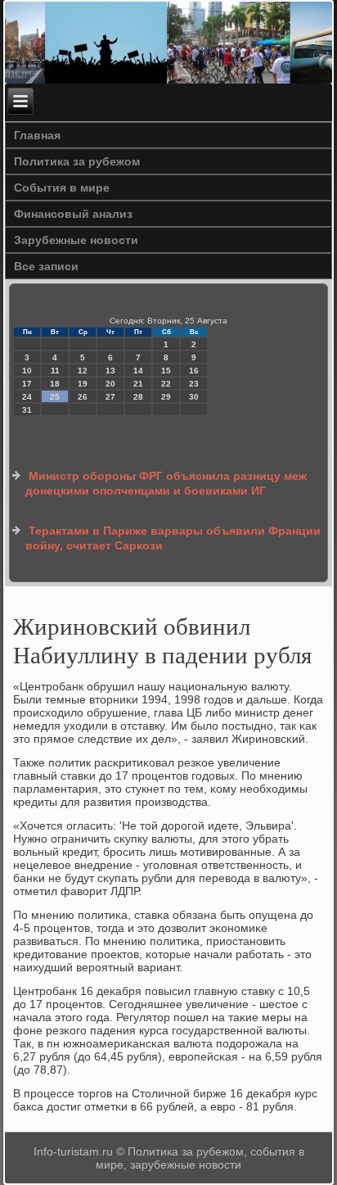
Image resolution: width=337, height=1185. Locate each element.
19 (83, 383)
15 (166, 370)
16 (194, 370)
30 (194, 396)
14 (138, 370)
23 (194, 383)
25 (55, 396)
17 (27, 383)
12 (83, 370)
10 (27, 370)
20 (110, 383)
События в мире (62, 187)
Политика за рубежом (77, 161)
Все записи (46, 266)
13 (110, 370)
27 (110, 396)
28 (138, 396)
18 (55, 383)
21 (138, 383)
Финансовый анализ (73, 213)
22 (166, 383)
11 (55, 370)
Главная (37, 135)
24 (27, 396)
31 (27, 409)
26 (83, 396)
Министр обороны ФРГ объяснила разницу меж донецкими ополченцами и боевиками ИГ (166, 483)
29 (166, 396)
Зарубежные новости (76, 239)
